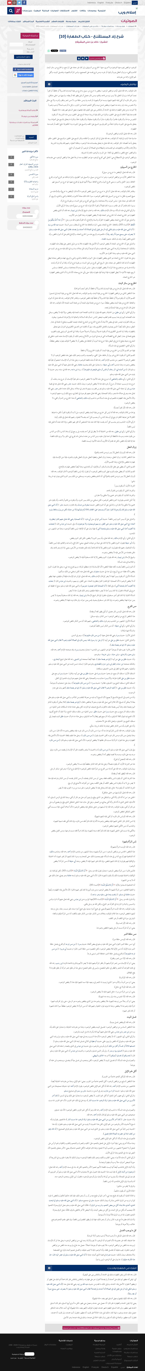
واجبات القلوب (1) (31, 182)
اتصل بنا (20, 1358)
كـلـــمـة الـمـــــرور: (30, 50)
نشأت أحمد (35, 184)
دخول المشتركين (23, 57)
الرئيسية (101, 11)
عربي (135, 3)
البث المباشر (28, 21)
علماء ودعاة (71, 21)
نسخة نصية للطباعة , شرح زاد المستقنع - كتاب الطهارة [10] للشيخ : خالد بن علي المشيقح (90, 1328)
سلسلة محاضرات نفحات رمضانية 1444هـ (23, 123)
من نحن (13, 1358)
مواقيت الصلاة (66, 1349)
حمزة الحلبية (35, 199)
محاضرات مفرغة (131, 1352)
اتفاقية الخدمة (29, 1358)
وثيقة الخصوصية (18, 1354)
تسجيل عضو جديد (30, 87)
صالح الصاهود (34, 160)
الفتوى (74, 11)
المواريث (37, 11)
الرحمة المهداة (99, 1345)
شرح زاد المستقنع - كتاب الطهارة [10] (91, 36)
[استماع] (87, 58)
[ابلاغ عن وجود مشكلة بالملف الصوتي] (79, 58)
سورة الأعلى (34, 157)
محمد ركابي (35, 177)
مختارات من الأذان (114, 1355)
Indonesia (91, 3)
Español (127, 3)
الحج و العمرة (99, 1352)
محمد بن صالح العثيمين (31, 170)
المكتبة (45, 11)
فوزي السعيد (34, 192)
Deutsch (118, 3)
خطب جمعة (132, 1356)
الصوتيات (54, 11)
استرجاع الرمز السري (29, 83)
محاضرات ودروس (131, 1349)
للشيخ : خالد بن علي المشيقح (91, 42)
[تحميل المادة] (83, 58)
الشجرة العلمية (42, 21)
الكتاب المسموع (131, 1360)
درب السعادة (33, 189)
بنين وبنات (27, 11)
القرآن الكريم (83, 21)
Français (109, 3)
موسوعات (92, 11)
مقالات (83, 11)
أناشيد (118, 1345)
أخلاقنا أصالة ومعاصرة (28, 110)
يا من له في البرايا (32, 196)
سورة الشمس (33, 174)
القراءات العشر (57, 21)
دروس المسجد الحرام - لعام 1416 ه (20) (29, 165)
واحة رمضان (100, 1349)
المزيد (31, 137)
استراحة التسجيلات (113, 1363)
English (101, 3)
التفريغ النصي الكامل (96, 58)
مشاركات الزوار (50, 1345)
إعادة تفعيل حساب (30, 90)
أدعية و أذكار (116, 1359)
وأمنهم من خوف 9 (29, 116)
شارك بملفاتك (14, 21)
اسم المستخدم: (30, 43)
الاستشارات (64, 11)
